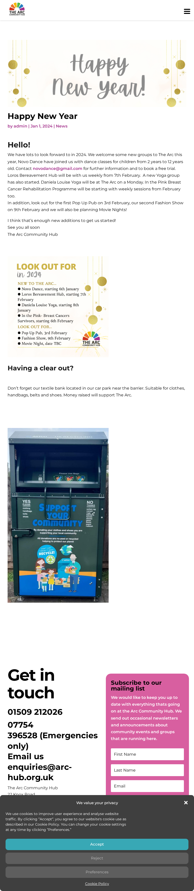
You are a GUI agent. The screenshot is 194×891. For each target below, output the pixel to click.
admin (20, 126)
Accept (97, 844)
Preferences (97, 872)
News (61, 126)
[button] (185, 802)
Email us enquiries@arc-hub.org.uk (40, 766)
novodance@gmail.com (57, 168)
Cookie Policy (97, 883)
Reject (97, 858)
